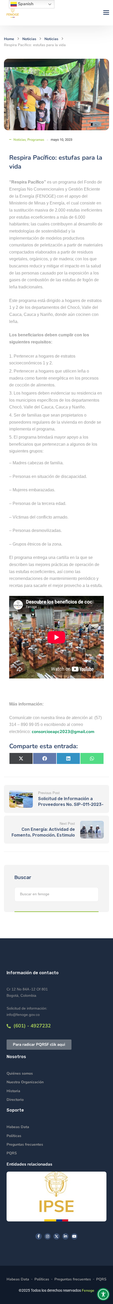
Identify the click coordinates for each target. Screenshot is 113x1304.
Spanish (25, 4)
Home (9, 38)
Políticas (14, 1135)
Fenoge (88, 1290)
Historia (13, 1091)
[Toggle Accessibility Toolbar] (103, 1294)
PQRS (12, 1153)
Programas (35, 139)
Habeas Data (18, 1126)
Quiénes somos (20, 1073)
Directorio (15, 1099)
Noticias (29, 38)
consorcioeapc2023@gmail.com (63, 732)
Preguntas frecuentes (25, 1144)
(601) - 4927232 (31, 1025)
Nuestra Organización (25, 1082)
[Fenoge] (13, 12)
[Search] (92, 894)
